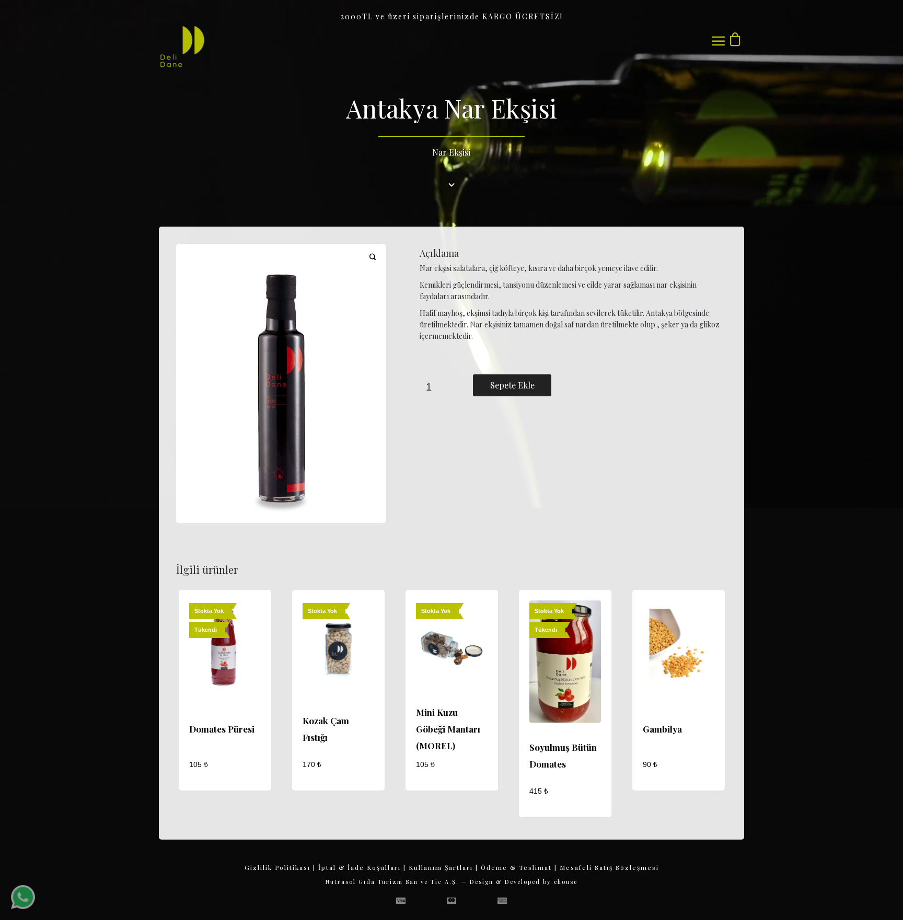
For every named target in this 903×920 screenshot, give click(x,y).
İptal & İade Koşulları (359, 867)
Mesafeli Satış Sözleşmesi (609, 867)
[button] (372, 263)
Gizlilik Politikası (277, 867)
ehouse (565, 882)
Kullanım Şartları (441, 867)
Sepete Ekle (512, 385)
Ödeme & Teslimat (516, 867)
